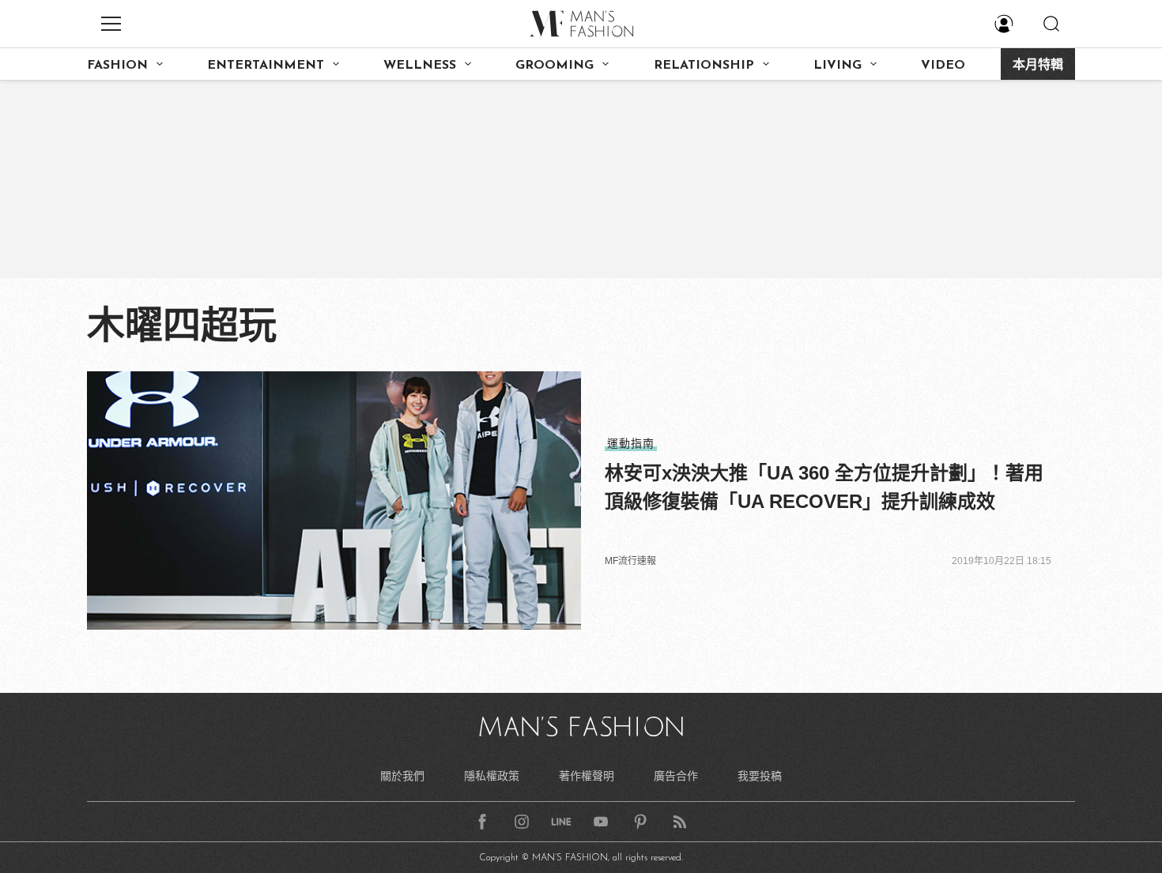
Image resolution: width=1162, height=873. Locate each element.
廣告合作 (676, 776)
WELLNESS (419, 65)
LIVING (837, 65)
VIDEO (943, 65)
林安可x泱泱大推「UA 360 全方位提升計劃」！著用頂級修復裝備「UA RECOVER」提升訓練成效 (824, 487)
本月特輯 (1038, 65)
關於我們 (402, 776)
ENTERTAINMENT (265, 65)
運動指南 (631, 443)
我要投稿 (760, 776)
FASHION (117, 65)
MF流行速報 (630, 560)
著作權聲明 (586, 776)
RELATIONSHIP (704, 65)
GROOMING (554, 65)
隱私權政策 (491, 776)
